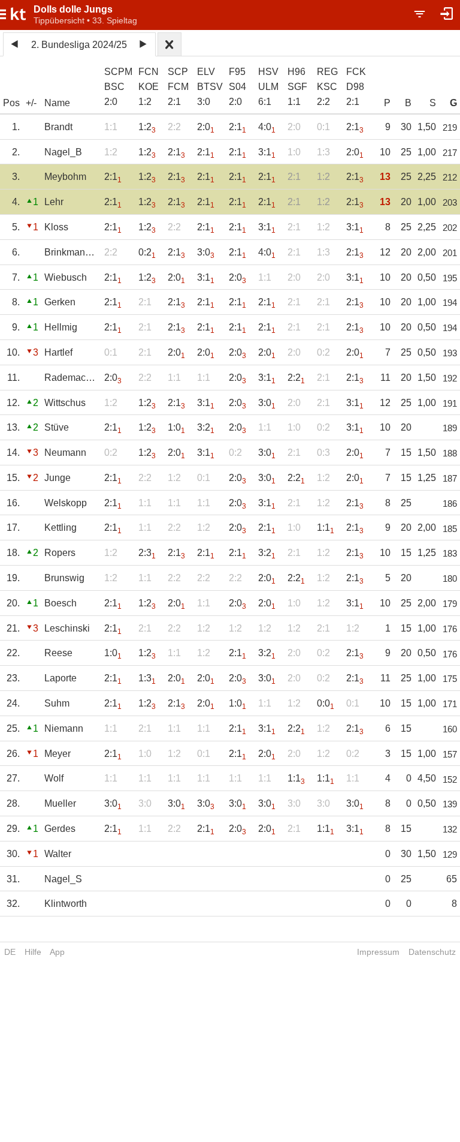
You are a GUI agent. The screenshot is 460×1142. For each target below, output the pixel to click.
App (57, 952)
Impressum (378, 952)
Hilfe (33, 952)
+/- (31, 103)
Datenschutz (432, 952)
